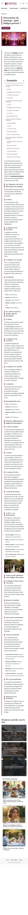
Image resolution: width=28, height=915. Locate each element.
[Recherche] (20, 3)
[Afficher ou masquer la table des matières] (20, 81)
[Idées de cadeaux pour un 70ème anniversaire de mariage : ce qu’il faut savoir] (14, 789)
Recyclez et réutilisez (12, 145)
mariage (14, 53)
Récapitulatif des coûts (12, 116)
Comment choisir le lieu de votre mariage (14, 732)
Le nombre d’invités (11, 129)
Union (14, 729)
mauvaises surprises (17, 176)
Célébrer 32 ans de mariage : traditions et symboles (13, 849)
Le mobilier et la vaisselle (13, 95)
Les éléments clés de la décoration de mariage (14, 85)
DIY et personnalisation (12, 154)
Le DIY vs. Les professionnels (13, 134)
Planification (14, 765)
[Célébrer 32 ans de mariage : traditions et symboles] (14, 838)
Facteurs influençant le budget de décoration (13, 119)
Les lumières (10, 98)
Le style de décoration (12, 131)
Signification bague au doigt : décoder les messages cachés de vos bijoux (14, 749)
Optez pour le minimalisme (13, 148)
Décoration (6, 28)
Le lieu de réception (11, 123)
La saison (9, 126)
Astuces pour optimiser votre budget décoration (14, 138)
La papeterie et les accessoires (14, 92)
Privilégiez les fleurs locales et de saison (14, 142)
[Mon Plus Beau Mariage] (10, 3)
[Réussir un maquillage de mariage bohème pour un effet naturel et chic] (14, 814)
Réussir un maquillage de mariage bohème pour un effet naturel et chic (13, 825)
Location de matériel (12, 151)
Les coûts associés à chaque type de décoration (14, 101)
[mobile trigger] (2, 3)
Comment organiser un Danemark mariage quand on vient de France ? (14, 767)
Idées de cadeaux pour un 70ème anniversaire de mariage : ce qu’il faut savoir (13, 801)
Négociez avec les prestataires (14, 157)
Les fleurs (9, 89)
